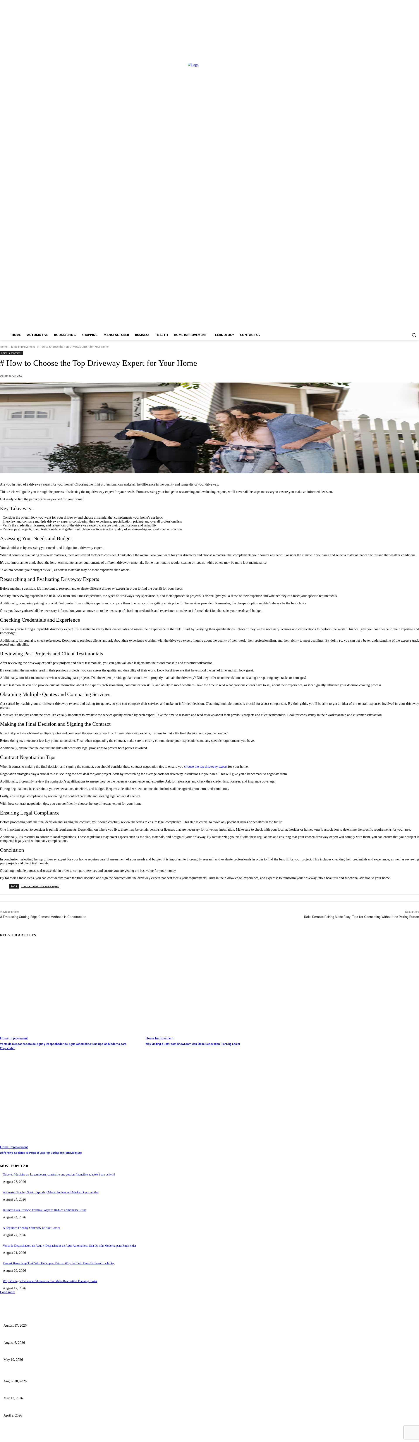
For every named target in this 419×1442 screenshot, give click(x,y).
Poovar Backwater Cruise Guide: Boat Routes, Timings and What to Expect (53, 1391)
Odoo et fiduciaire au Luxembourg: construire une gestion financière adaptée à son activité (59, 1174)
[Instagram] (30, 1437)
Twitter (118, 1437)
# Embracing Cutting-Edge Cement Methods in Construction (43, 917)
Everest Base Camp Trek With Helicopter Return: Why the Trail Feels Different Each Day (59, 1263)
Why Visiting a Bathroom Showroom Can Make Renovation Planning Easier (193, 1044)
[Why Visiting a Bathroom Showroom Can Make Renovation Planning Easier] (216, 991)
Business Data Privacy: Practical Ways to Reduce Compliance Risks (44, 1210)
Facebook (16, 1437)
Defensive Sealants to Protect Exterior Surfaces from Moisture (41, 1152)
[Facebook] (4, 1437)
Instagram (42, 1437)
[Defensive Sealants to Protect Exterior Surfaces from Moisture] (70, 1100)
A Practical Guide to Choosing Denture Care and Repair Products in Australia (55, 1318)
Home (4, 347)
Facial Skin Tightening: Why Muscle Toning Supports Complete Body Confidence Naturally (64, 1335)
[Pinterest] (82, 1437)
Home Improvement (22, 347)
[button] (414, 335)
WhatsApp (143, 1437)
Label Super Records (98, 1428)
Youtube (169, 1437)
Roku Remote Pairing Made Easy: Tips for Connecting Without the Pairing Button (361, 917)
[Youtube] (157, 1437)
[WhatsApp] (130, 1437)
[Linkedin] (57, 1437)
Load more (7, 1292)
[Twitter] (107, 1437)
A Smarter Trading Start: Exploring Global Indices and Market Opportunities (50, 1192)
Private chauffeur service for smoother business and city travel (44, 1408)
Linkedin (69, 1437)
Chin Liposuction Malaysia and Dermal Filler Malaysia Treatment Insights (52, 1352)
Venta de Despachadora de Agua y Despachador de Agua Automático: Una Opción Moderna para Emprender (69, 1245)
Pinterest (94, 1437)
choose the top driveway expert (40, 886)
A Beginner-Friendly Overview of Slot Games (31, 1227)
